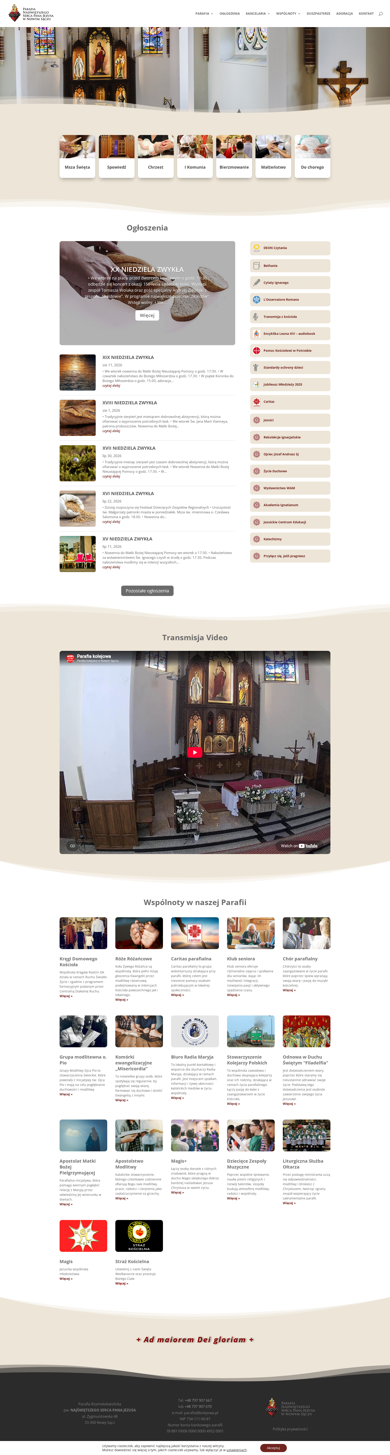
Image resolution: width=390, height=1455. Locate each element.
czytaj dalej (111, 385)
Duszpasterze (318, 14)
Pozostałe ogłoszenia (147, 591)
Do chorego (312, 167)
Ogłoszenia (230, 14)
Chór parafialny (300, 959)
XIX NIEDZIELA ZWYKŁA (128, 357)
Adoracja (344, 14)
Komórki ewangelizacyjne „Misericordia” (133, 1063)
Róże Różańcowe (133, 959)
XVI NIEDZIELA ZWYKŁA (128, 493)
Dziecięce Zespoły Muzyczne (246, 1164)
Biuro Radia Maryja (192, 1057)
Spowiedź (116, 167)
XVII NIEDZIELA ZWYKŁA (129, 448)
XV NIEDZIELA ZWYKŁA (127, 539)
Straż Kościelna (132, 1261)
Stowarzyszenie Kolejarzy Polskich (247, 1060)
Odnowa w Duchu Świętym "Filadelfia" (305, 1060)
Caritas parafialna (191, 959)
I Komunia (195, 167)
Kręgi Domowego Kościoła (78, 962)
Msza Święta (77, 167)
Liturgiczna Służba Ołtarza (303, 1164)
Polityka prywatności (290, 1429)
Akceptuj (273, 1448)
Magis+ (179, 1161)
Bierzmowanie (234, 167)
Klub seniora (241, 959)
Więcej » (66, 996)
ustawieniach (237, 1450)
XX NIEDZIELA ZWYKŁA (147, 269)
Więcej (147, 315)
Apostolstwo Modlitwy (129, 1164)
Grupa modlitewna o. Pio (83, 1060)
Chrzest (155, 167)
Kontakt (366, 14)
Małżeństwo (273, 167)
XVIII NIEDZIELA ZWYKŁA (129, 403)
